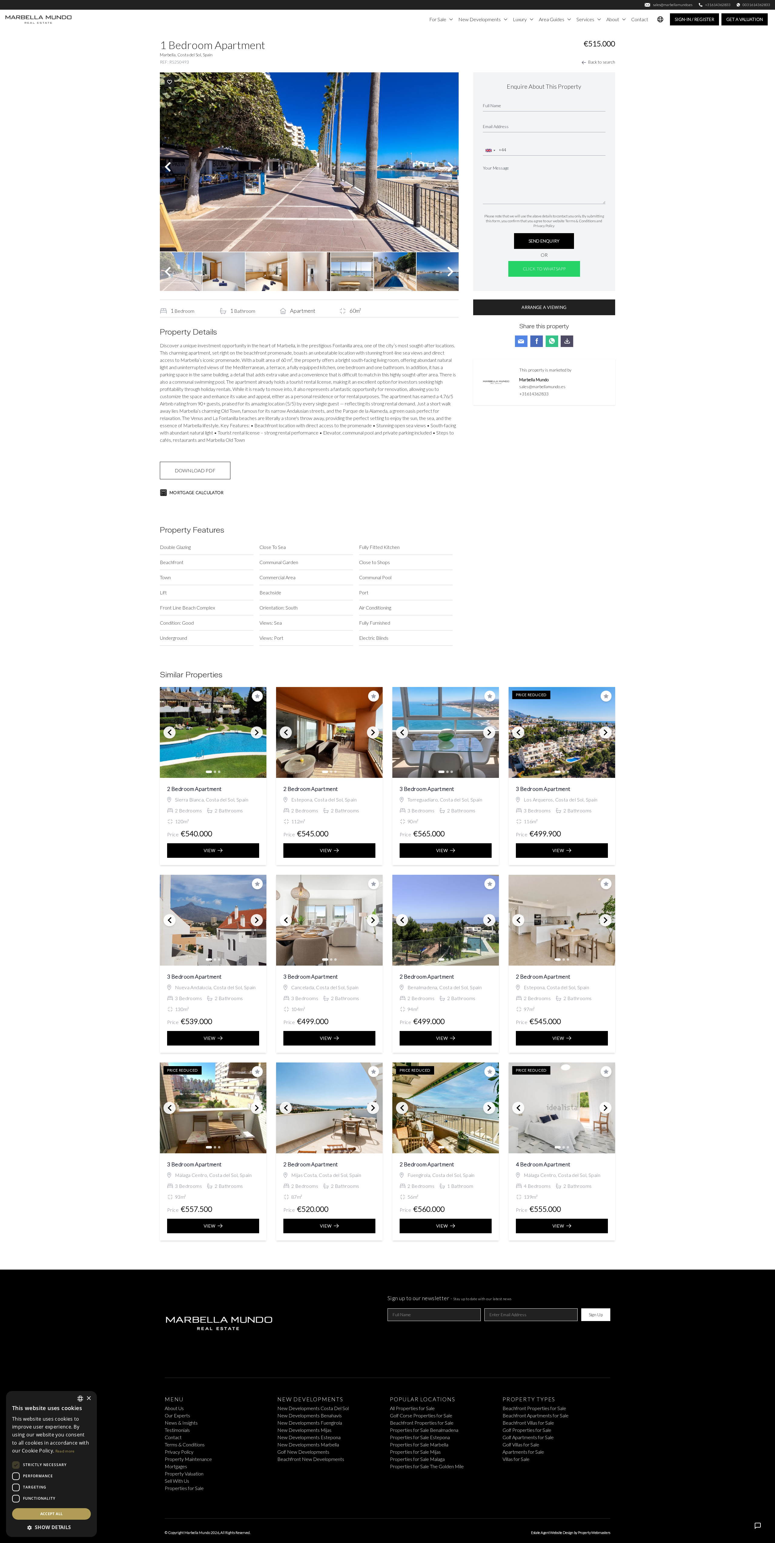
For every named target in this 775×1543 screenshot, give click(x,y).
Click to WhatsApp (544, 268)
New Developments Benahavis (309, 1415)
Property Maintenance (188, 1459)
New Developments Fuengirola (309, 1423)
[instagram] (397, 1503)
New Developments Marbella (308, 1444)
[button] (51, 1527)
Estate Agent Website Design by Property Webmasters (570, 1532)
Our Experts (177, 1415)
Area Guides (551, 19)
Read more (65, 1451)
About (612, 19)
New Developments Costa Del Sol (313, 1408)
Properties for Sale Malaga (417, 1459)
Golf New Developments (303, 1452)
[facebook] (378, 1503)
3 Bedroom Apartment (427, 788)
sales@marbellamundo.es (542, 386)
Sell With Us (177, 1481)
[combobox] (490, 150)
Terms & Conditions (580, 221)
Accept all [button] (51, 1513)
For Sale (437, 19)
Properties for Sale (184, 1488)
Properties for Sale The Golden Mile (427, 1466)
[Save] (169, 82)
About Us (174, 1408)
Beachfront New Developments (310, 1459)
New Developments (479, 19)
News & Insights (181, 1423)
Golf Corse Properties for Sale (421, 1415)
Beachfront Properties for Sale (421, 1423)
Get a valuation (744, 19)
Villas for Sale (516, 1459)
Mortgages (176, 1466)
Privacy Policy (544, 225)
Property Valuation (184, 1473)
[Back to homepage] (39, 19)
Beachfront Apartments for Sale (536, 1415)
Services (585, 19)
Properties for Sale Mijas (415, 1452)
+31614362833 (534, 393)
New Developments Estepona (309, 1437)
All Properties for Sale (412, 1408)
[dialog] (51, 1464)
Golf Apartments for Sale (528, 1437)
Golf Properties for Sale (527, 1430)
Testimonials (177, 1430)
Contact (639, 19)
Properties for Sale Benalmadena (424, 1430)
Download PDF (195, 470)
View (210, 850)
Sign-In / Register (694, 19)
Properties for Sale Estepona (420, 1437)
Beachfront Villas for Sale (528, 1423)
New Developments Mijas (304, 1430)
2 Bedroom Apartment (194, 788)
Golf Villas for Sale (521, 1444)
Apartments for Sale (523, 1452)
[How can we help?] (757, 1525)
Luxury (520, 19)
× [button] (88, 1398)
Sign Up (596, 1314)
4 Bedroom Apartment (543, 1164)
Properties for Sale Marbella (419, 1444)
